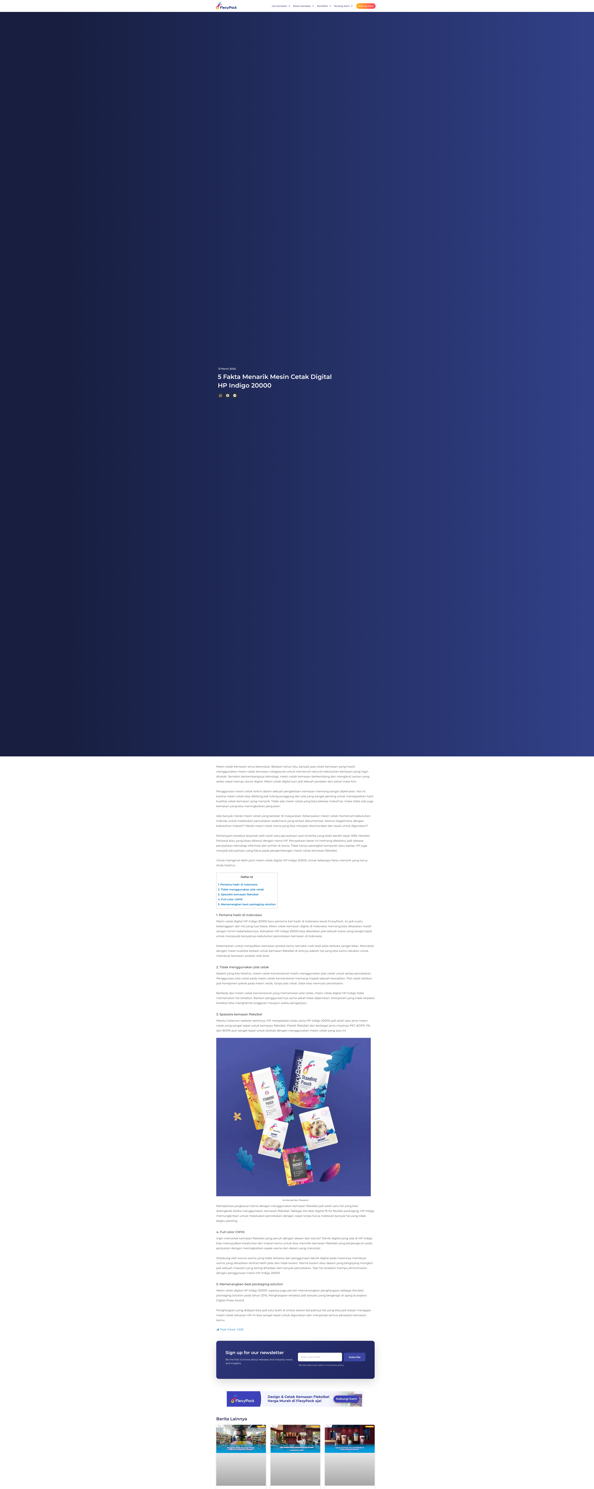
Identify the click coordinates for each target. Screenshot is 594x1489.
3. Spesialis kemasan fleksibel (238, 894)
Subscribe (354, 1357)
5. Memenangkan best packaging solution (247, 904)
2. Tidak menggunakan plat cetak (241, 889)
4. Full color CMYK (230, 899)
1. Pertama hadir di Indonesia (237, 884)
